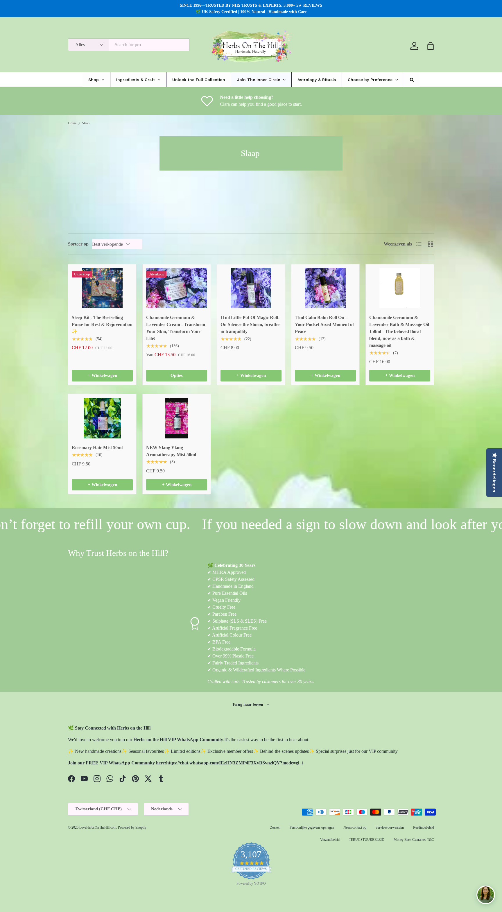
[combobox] (128, 45)
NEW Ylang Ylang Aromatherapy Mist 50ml (171, 451)
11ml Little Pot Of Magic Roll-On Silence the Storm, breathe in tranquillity (249, 324)
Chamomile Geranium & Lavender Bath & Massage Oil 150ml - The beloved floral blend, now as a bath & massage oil (399, 331)
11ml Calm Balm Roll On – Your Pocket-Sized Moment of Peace (324, 324)
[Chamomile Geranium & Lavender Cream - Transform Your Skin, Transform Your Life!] (176, 288)
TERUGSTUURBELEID (366, 840)
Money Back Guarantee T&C (414, 840)
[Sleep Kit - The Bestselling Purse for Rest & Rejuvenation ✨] (102, 288)
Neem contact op (354, 827)
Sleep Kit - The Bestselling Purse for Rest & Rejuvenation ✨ (102, 324)
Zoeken (275, 827)
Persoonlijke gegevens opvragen (312, 827)
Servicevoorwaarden (390, 827)
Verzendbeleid (330, 840)
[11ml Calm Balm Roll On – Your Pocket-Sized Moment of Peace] (325, 288)
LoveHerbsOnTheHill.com (97, 827)
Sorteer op (78, 243)
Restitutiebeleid (423, 827)
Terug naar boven (248, 704)
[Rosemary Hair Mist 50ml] (102, 418)
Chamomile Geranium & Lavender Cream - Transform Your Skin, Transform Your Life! (175, 328)
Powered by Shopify (132, 827)
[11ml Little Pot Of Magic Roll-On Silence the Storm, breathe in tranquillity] (251, 288)
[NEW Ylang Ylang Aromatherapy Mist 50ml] (176, 418)
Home (72, 123)
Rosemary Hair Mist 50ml (97, 447)
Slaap (85, 123)
